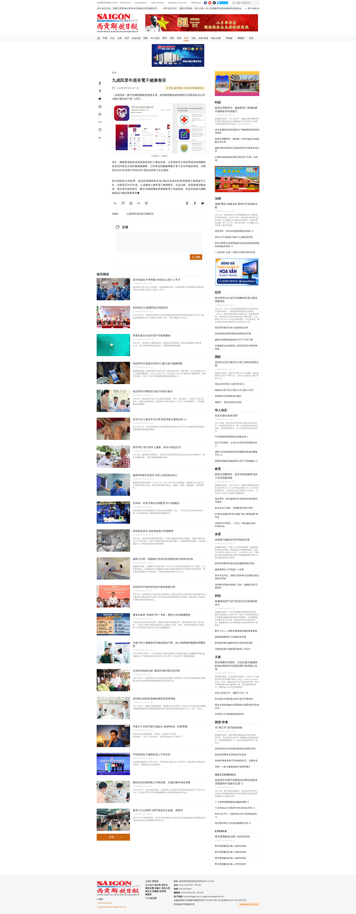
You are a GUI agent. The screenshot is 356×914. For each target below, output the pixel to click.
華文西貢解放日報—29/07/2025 (230, 852)
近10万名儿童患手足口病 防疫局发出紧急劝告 (158, 419)
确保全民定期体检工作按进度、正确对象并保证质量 (161, 782)
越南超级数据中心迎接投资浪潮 (230, 637)
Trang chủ (99, 38)
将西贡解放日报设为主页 (249, 904)
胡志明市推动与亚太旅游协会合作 (231, 327)
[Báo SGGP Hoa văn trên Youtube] (210, 2)
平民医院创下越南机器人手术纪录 (151, 754)
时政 (105, 38)
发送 (198, 257)
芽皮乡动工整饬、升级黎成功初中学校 (234, 508)
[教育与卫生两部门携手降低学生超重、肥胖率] (113, 820)
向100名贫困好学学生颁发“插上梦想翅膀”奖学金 (236, 515)
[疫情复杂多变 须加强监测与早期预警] (113, 540)
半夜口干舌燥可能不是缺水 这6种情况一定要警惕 (160, 726)
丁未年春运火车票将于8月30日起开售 (233, 808)
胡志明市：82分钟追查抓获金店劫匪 (233, 231)
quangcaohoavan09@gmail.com (111, 907)
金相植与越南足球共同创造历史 (232, 539)
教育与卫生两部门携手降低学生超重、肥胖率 (158, 810)
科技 (179, 38)
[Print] (100, 114)
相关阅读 (103, 274)
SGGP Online (125, 3)
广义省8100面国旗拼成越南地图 (231, 802)
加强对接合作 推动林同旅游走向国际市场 (235, 748)
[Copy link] (100, 122)
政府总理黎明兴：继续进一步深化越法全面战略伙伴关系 (237, 140)
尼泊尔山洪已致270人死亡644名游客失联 (237, 364)
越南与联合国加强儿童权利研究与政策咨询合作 (237, 149)
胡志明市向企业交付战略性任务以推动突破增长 (236, 299)
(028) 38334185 (104, 903)
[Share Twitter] (100, 99)
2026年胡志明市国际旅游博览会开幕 (233, 333)
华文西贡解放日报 (117, 23)
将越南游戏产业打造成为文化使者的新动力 (236, 603)
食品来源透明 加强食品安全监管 (230, 754)
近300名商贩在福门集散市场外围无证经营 (156, 670)
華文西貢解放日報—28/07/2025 (230, 858)
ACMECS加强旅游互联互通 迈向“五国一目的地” (236, 158)
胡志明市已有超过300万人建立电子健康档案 (157, 363)
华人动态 (155, 38)
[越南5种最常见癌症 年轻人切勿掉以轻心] (113, 485)
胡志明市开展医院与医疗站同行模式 (153, 391)
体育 (172, 38)
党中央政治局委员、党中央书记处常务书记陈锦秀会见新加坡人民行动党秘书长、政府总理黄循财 (247, 8)
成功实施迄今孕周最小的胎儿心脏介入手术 (156, 279)
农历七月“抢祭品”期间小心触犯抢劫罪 (234, 237)
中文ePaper (196, 3)
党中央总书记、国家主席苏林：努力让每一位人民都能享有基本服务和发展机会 (154, 8)
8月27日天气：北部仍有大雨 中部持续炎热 (236, 814)
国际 (146, 38)
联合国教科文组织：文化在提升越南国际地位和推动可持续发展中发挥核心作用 (236, 666)
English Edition (141, 3)
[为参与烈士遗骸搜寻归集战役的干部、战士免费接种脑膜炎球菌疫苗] (113, 652)
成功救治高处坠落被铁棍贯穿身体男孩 (154, 698)
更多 (111, 837)
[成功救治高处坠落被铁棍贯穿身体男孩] (113, 708)
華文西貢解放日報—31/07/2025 (232, 836)
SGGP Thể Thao (157, 3)
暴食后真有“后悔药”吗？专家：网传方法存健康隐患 (161, 614)
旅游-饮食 (216, 38)
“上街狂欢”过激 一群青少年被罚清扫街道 (235, 252)
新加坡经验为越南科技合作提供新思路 (234, 643)
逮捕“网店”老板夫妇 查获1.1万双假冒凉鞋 (236, 205)
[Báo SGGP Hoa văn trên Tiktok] (214, 2)
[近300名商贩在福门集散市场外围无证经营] (113, 680)
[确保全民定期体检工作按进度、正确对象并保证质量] (113, 792)
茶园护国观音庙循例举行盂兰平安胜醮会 (235, 461)
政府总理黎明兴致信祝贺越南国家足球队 (235, 563)
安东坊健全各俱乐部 (226, 415)
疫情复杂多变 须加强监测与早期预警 (153, 531)
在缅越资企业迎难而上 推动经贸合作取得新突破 (236, 347)
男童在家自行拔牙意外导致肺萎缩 (151, 335)
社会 (112, 38)
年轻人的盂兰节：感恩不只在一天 (231, 693)
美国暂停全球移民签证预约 (228, 396)
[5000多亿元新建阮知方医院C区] (113, 317)
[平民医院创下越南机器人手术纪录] (113, 764)
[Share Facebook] (100, 91)
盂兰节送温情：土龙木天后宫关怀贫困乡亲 (236, 442)
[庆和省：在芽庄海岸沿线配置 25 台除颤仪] (113, 512)
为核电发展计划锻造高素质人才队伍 (232, 649)
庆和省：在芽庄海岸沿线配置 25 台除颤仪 (156, 503)
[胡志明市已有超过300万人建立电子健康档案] (113, 373)
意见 (251, 38)
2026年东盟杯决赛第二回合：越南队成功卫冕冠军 (236, 586)
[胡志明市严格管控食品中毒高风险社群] (113, 596)
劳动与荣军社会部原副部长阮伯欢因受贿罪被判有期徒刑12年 (237, 244)
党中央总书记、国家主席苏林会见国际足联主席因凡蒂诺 (237, 577)
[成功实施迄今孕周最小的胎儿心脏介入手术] (113, 289)
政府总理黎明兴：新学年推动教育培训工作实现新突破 (236, 476)
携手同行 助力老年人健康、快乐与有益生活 (157, 447)
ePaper (221, 831)
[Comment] (100, 130)
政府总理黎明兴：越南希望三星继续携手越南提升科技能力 (236, 109)
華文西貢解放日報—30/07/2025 (230, 846)
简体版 (229, 38)
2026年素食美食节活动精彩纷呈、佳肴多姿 (236, 760)
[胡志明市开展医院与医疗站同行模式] (113, 401)
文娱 (193, 38)
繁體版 (241, 38)
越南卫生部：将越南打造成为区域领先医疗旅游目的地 (163, 558)
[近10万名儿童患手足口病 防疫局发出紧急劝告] (113, 429)
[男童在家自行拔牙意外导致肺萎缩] (113, 345)
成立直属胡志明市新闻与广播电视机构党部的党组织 (237, 131)
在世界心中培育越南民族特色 (229, 714)
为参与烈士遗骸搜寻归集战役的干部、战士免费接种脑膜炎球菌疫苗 (169, 644)
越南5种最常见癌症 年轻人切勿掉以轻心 (155, 475)
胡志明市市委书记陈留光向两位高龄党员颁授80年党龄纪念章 (236, 782)
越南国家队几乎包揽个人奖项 (229, 569)
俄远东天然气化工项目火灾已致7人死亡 (234, 390)
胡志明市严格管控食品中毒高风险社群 (154, 586)
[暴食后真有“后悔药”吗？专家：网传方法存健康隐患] (113, 624)
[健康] (100, 138)
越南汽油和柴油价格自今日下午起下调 (234, 339)
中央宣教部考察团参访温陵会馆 (230, 436)
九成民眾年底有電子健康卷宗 (140, 214)
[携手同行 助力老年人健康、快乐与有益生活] (113, 457)
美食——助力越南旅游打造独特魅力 (232, 766)
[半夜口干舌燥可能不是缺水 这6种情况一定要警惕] (113, 736)
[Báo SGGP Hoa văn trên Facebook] (205, 2)
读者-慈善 (203, 38)
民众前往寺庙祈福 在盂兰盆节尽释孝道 (234, 699)
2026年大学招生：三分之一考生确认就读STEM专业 (235, 525)
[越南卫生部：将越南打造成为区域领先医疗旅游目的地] (113, 568)
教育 (164, 38)
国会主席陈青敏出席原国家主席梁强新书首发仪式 (237, 706)
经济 (127, 38)
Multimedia (225, 774)
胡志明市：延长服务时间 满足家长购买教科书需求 (236, 500)
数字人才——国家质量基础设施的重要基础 (236, 631)
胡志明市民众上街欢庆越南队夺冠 (232, 823)
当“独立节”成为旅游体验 (228, 727)
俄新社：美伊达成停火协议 (228, 402)
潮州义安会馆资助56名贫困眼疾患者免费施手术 (236, 453)
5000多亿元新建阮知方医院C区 (150, 307)
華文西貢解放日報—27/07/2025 (230, 864)
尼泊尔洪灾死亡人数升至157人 (230, 384)
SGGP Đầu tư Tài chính (177, 3)
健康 (186, 38)
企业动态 (136, 38)
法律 (119, 38)
